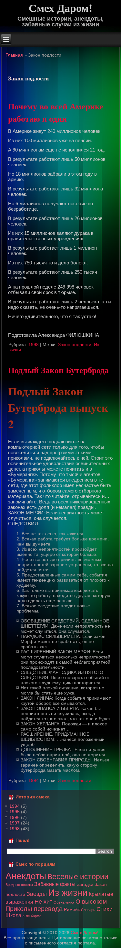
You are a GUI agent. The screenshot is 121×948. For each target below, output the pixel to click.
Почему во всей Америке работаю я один (55, 112)
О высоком (91, 901)
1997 (14, 822)
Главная (14, 55)
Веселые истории (77, 876)
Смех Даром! (84, 932)
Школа (13, 915)
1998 (33, 344)
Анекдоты (25, 876)
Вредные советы (19, 885)
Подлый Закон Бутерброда (58, 370)
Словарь (88, 910)
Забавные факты (55, 884)
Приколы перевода (34, 908)
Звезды (36, 894)
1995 (14, 811)
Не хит (43, 901)
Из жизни (67, 892)
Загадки (85, 884)
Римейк (72, 909)
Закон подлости (74, 344)
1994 (33, 780)
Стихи (104, 909)
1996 (14, 817)
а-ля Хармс (32, 916)
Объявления (64, 902)
